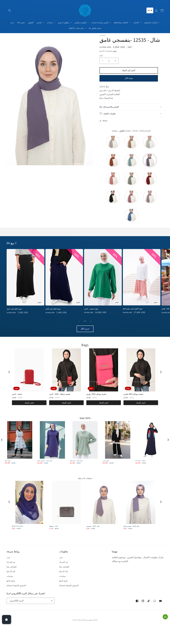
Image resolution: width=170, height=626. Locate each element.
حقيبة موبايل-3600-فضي (133, 394)
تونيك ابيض (8, 460)
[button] (9, 10)
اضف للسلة (29, 403)
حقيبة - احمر (17, 394)
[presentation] (9, 372)
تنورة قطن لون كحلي (53, 309)
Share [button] (105, 120)
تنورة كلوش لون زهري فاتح (133, 309)
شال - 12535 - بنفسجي (92, 526)
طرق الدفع (11, 581)
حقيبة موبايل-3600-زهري (96, 394)
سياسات (10, 576)
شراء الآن (129, 78)
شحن (114, 51)
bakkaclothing (81, 620)
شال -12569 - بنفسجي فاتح (131, 526)
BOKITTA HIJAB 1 (17, 526)
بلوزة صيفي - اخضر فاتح (76, 460)
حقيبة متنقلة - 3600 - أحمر (59, 394)
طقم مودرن (106, 460)
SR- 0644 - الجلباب (140, 460)
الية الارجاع (11, 571)
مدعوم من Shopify (92, 620)
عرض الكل (85, 328)
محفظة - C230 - (54, 526)
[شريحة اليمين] (91, 321)
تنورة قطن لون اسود (14, 309)
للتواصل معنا (11, 567)
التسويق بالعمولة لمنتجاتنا (16, 585)
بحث (8, 557)
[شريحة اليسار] (79, 321)
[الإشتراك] (51, 601)
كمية (101, 55)
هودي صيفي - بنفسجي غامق (44, 460)
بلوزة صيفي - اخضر (91, 309)
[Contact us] (165, 616)
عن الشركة (11, 562)
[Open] (6, 619)
